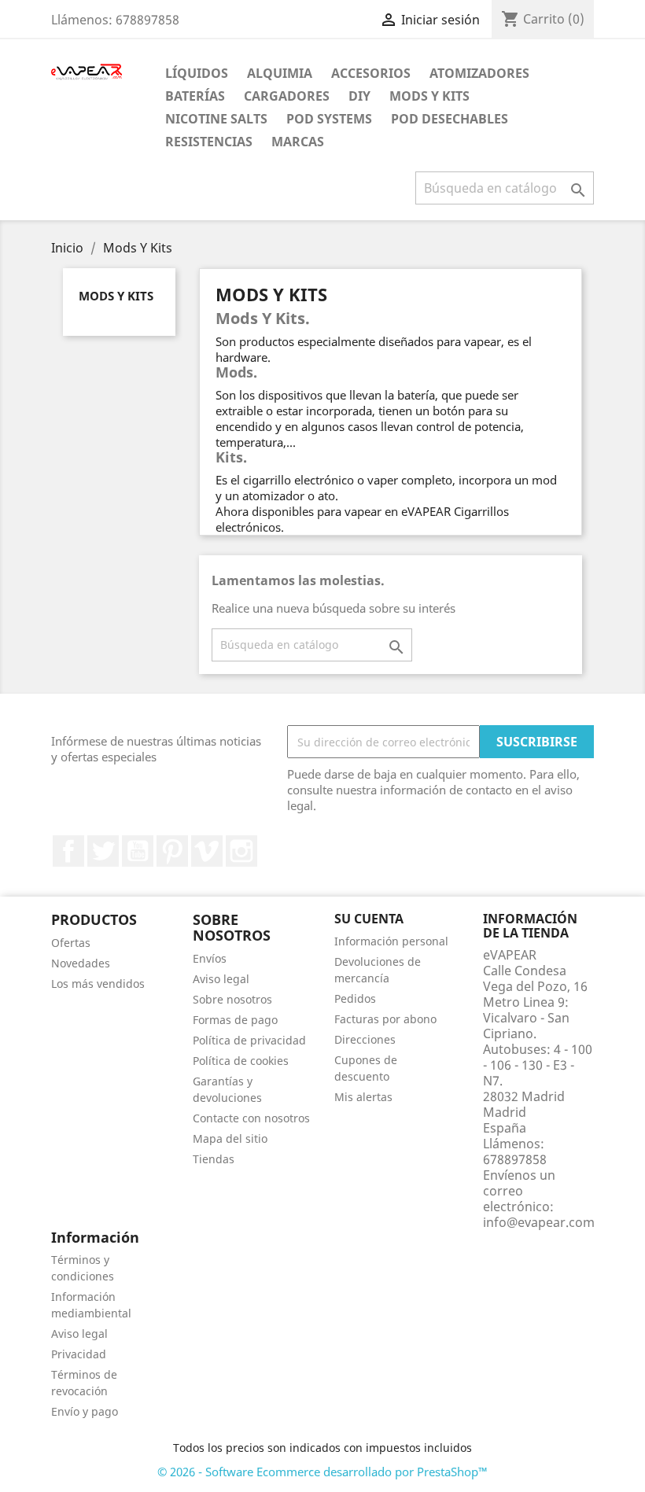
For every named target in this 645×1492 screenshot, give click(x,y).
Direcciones (365, 1039)
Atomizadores (479, 73)
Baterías (195, 96)
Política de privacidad (249, 1040)
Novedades (80, 963)
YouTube (137, 851)
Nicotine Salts (216, 118)
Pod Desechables (449, 118)
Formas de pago (235, 1019)
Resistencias (208, 141)
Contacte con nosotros (251, 1118)
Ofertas (70, 942)
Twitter (103, 851)
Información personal (391, 941)
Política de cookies (241, 1060)
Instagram (241, 851)
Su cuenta (369, 918)
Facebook (68, 851)
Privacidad (78, 1353)
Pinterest (172, 851)
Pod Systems (329, 118)
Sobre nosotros (232, 999)
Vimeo (207, 851)
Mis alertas (363, 1096)
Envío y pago (84, 1411)
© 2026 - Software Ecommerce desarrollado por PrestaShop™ (322, 1471)
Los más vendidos (98, 983)
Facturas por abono (385, 1018)
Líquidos (196, 73)
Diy (359, 96)
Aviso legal (221, 978)
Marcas (297, 141)
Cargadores (287, 96)
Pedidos (355, 998)
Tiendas (213, 1158)
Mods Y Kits (429, 96)
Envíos (210, 958)
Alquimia (279, 73)
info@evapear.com (539, 1222)
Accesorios (371, 73)
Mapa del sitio (230, 1138)
